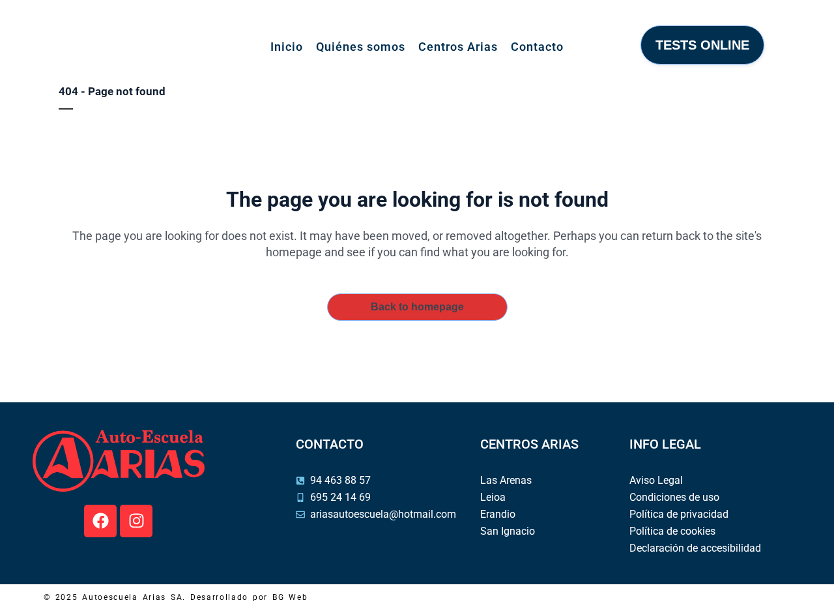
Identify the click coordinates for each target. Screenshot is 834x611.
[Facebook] (100, 521)
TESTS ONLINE (702, 45)
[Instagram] (136, 521)
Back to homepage (417, 306)
